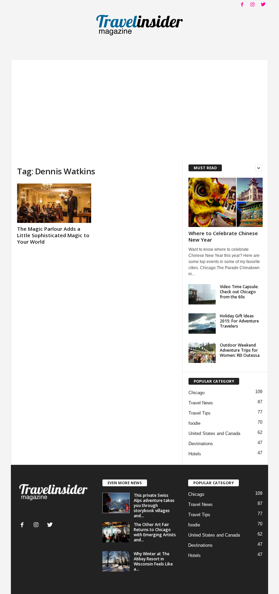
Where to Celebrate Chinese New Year (223, 236)
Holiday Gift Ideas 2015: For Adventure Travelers (239, 321)
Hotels (194, 453)
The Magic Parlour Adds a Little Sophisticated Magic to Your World (53, 235)
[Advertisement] (139, 107)
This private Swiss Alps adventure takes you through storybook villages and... (154, 505)
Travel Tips (199, 413)
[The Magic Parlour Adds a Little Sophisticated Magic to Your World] (54, 203)
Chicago (196, 392)
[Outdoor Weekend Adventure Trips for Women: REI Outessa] (202, 353)
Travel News (200, 402)
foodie (194, 423)
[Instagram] (252, 5)
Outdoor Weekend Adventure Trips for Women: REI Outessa (240, 350)
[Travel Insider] (139, 25)
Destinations (200, 443)
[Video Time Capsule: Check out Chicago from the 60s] (202, 294)
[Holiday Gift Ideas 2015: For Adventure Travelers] (202, 323)
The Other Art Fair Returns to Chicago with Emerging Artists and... (155, 532)
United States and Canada (214, 433)
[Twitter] (263, 5)
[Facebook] (242, 5)
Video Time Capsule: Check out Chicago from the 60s (239, 292)
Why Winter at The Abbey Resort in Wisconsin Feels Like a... (153, 561)
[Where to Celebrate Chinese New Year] (225, 202)
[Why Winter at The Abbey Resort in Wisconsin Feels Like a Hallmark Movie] (116, 561)
